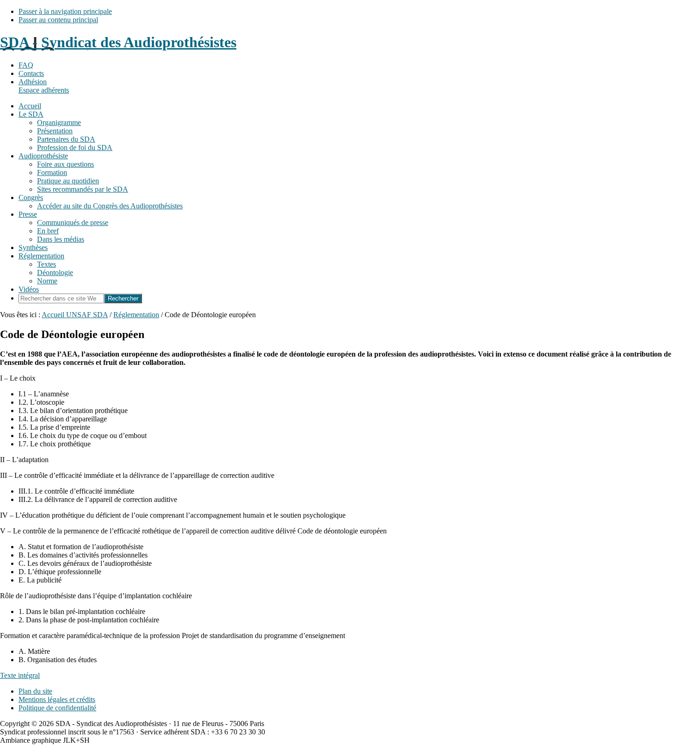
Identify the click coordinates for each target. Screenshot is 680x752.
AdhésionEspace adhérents (44, 86)
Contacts (31, 73)
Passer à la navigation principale (65, 11)
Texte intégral (20, 675)
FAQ (26, 65)
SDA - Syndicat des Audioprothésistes (118, 42)
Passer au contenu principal (58, 20)
